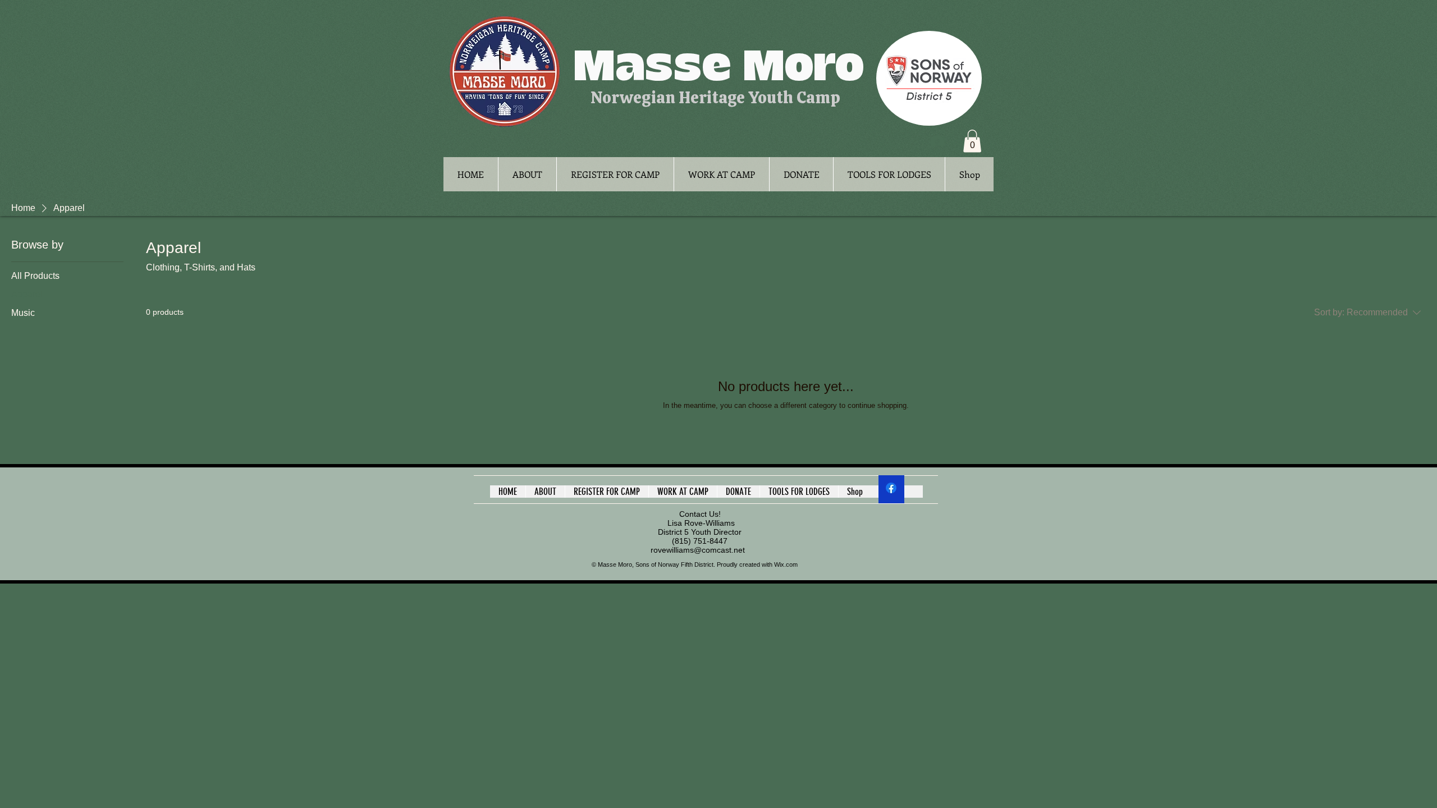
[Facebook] (891, 488)
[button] (972, 141)
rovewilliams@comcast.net (698, 549)
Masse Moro (718, 67)
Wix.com (786, 564)
